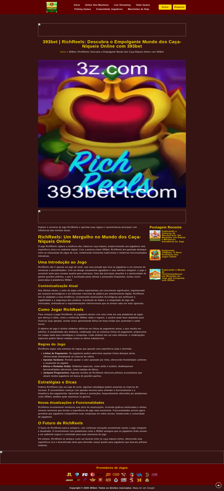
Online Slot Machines (97, 5)
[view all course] (218, 485)
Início (77, 5)
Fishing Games (82, 9)
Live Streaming (122, 5)
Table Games (143, 5)
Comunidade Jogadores (109, 9)
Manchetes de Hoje (138, 9)
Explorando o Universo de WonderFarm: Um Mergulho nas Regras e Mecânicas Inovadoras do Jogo (174, 236)
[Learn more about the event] (112, 29)
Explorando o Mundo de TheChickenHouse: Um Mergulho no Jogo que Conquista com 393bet (173, 275)
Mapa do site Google (144, 488)
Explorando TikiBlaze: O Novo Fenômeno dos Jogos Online (172, 253)
